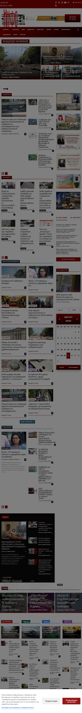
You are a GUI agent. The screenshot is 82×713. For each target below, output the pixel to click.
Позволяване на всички (71, 701)
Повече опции (51, 701)
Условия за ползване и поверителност (18, 707)
